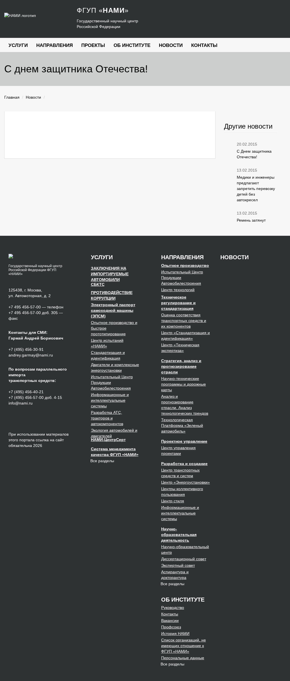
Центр (178, 289)
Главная (12, 97)
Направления (54, 45)
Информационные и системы (110, 400)
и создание (184, 463)
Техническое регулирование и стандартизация (178, 303)
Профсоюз (171, 627)
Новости (171, 45)
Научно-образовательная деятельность (179, 534)
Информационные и (180, 513)
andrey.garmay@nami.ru (30, 355)
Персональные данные (182, 658)
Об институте (132, 45)
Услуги (18, 45)
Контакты (204, 45)
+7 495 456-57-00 (24, 307)
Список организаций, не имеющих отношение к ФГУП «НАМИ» (183, 646)
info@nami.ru (20, 403)
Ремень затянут (251, 220)
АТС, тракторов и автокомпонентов (107, 418)
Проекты (93, 45)
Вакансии (170, 620)
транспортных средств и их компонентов (183, 320)
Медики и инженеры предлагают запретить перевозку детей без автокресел (256, 188)
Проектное (184, 441)
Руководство (172, 607)
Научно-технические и (183, 384)
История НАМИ (175, 633)
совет (183, 559)
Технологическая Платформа (182, 425)
